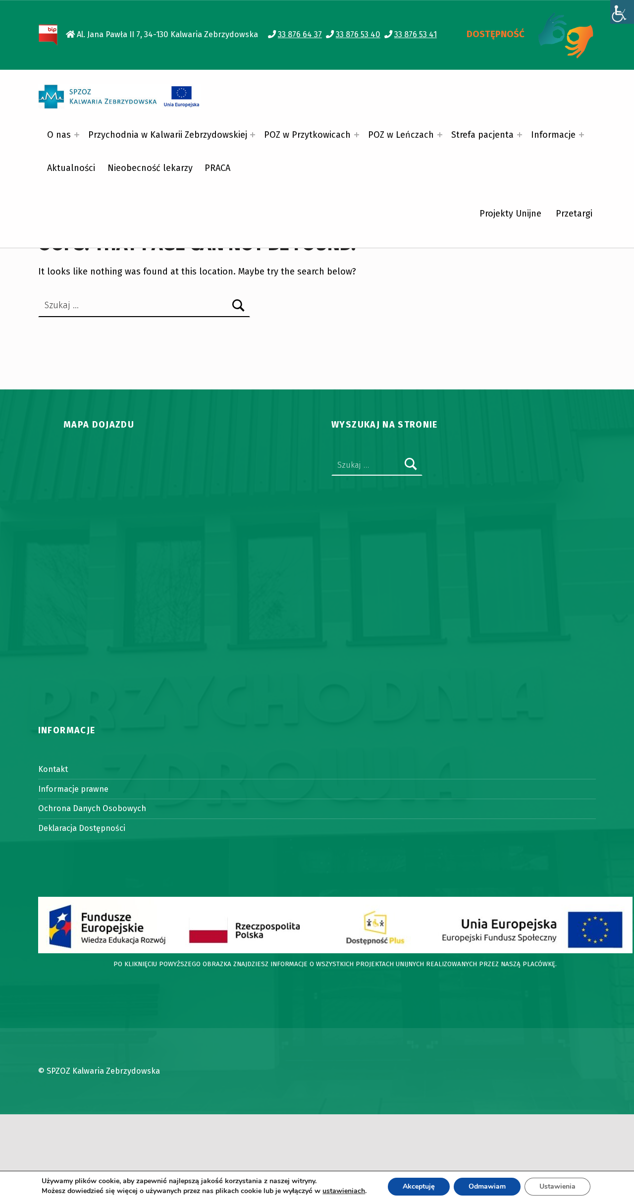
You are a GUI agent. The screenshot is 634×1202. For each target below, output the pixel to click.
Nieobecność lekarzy (150, 168)
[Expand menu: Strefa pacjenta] (519, 134)
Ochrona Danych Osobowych (92, 808)
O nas (59, 134)
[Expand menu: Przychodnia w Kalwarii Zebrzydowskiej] (252, 134)
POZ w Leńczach (401, 134)
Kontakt (53, 769)
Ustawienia (557, 1186)
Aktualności (71, 168)
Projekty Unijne (510, 213)
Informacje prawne (73, 789)
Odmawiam (487, 1186)
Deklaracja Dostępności (81, 828)
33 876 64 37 (300, 34)
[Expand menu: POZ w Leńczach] (439, 134)
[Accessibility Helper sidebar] (622, 12)
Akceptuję (419, 1186)
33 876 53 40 (358, 34)
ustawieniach (343, 1191)
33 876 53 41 (415, 34)
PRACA (217, 168)
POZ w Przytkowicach (307, 134)
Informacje (553, 134)
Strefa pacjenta (482, 134)
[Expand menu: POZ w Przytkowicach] (356, 134)
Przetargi (574, 213)
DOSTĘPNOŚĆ (496, 34)
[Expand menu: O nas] (76, 134)
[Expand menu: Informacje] (581, 134)
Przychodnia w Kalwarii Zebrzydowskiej (167, 134)
